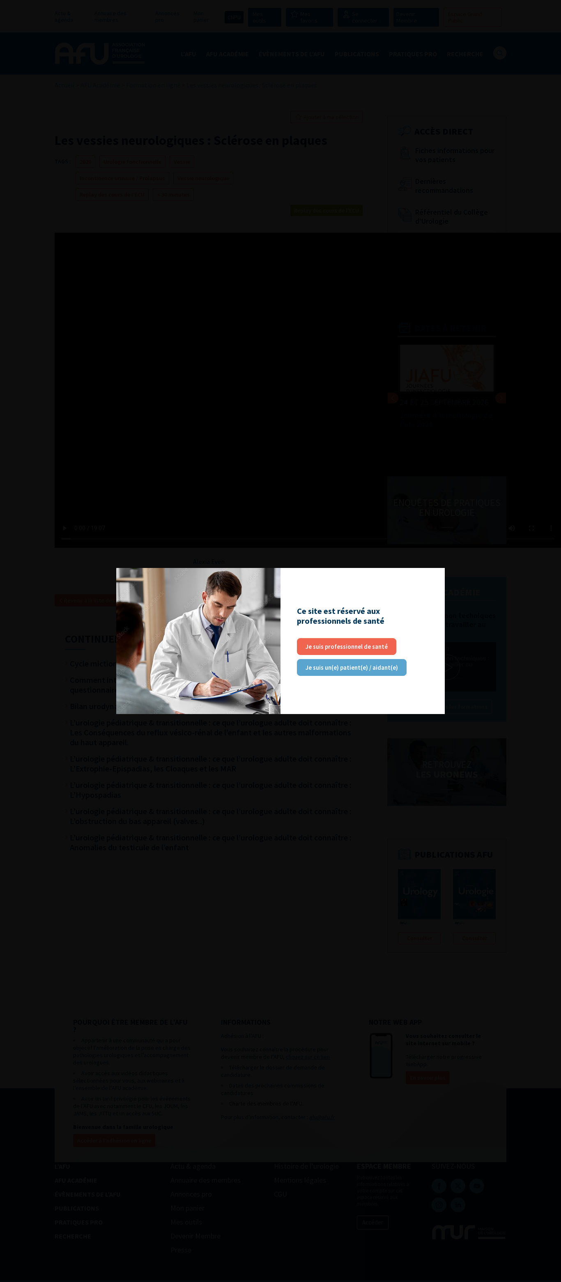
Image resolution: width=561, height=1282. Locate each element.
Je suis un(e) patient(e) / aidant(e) (352, 667)
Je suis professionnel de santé (347, 646)
